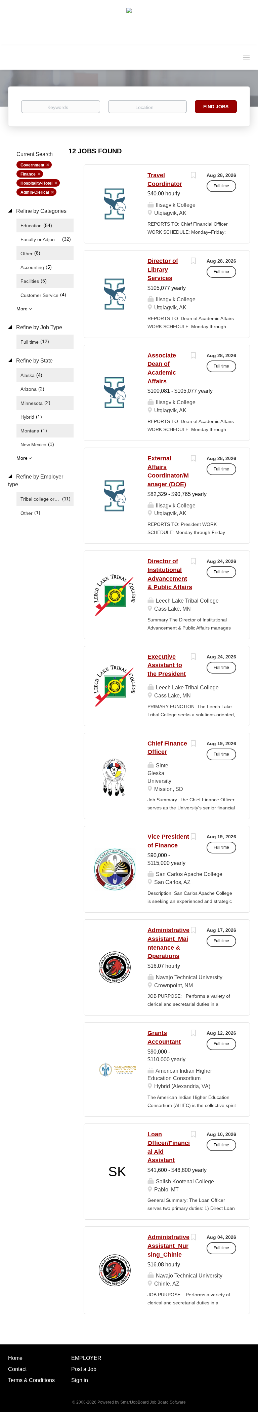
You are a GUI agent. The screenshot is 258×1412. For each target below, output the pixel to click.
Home (15, 1358)
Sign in (79, 1380)
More (22, 308)
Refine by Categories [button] (41, 211)
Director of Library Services (162, 269)
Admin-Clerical (34, 192)
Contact (17, 1369)
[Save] (193, 176)
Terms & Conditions (31, 1380)
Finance (28, 174)
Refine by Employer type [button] (35, 480)
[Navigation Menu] (246, 57)
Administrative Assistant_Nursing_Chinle (168, 1246)
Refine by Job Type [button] (38, 327)
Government (32, 165)
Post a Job (83, 1369)
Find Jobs (215, 106)
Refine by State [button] (34, 361)
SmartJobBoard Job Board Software (153, 1402)
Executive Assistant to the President (166, 665)
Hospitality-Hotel (36, 183)
